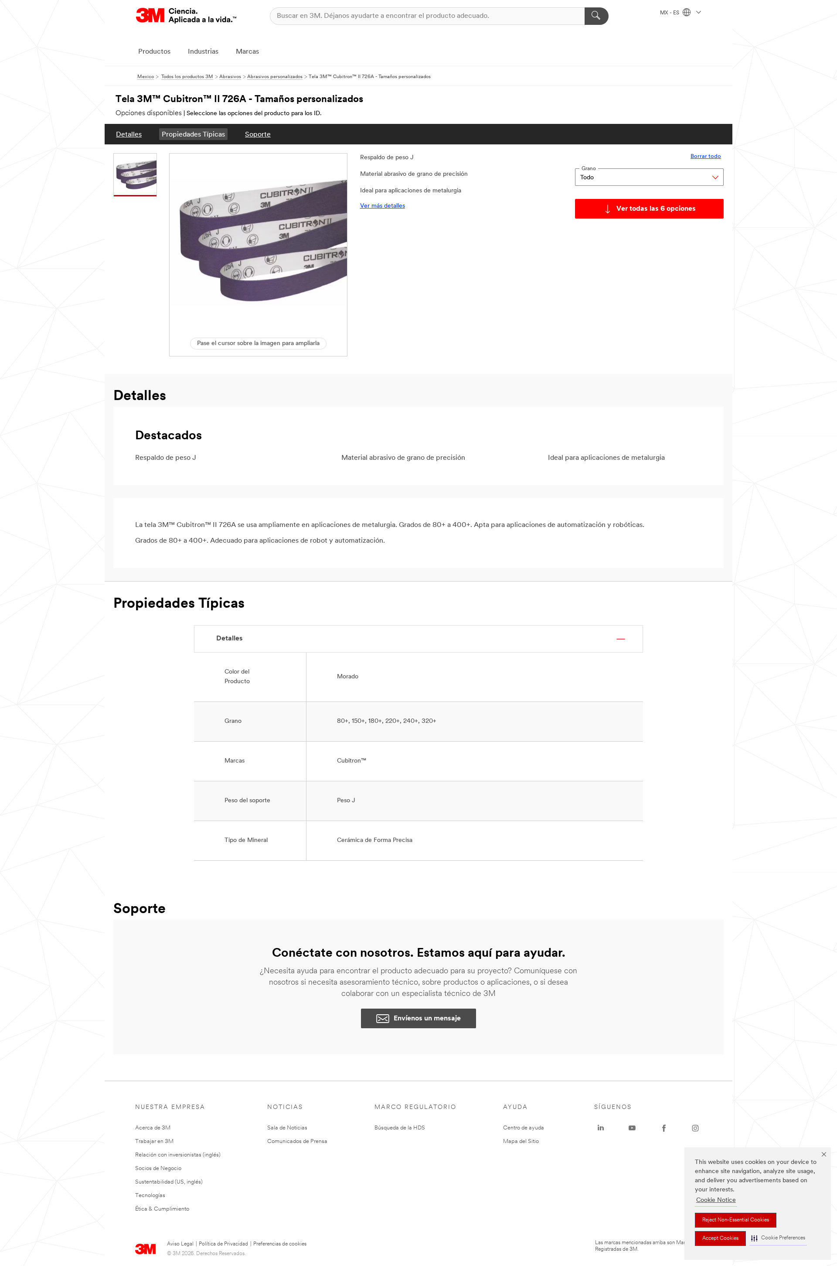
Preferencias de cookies (279, 1244)
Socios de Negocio (158, 1168)
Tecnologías (150, 1195)
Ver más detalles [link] (382, 206)
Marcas (247, 51)
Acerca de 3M (152, 1128)
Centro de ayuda (523, 1128)
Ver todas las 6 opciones (656, 208)
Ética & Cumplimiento (162, 1209)
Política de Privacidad (223, 1244)
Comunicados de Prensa (297, 1141)
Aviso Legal (180, 1244)
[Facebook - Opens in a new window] (663, 1128)
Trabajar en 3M (154, 1141)
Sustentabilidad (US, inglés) (169, 1182)
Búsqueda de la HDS (399, 1128)
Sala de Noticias (287, 1128)
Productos (154, 51)
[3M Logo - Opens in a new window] (186, 16)
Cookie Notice (716, 1200)
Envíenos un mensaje (427, 1018)
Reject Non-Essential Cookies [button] (735, 1220)
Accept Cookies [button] (720, 1238)
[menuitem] (128, 134)
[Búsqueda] (597, 16)
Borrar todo (706, 156)
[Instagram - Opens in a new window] (695, 1128)
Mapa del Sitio (521, 1141)
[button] (778, 1238)
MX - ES (670, 13)
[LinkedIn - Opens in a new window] (600, 1128)
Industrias (203, 51)
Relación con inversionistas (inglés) (178, 1155)
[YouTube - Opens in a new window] (632, 1128)
